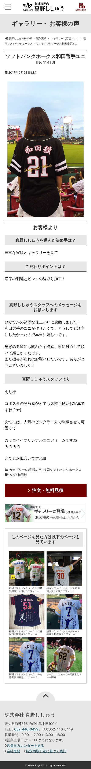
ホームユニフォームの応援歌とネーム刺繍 (64, 676)
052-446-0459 (26, 729)
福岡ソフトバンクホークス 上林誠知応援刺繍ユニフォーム (25, 633)
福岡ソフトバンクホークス (62, 470)
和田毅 (22, 475)
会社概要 (13, 751)
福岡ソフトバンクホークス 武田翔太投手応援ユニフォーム (63, 590)
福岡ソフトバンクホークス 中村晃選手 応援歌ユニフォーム (63, 633)
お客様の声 (34, 470)
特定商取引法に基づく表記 (46, 751)
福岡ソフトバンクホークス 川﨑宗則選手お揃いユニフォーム (25, 590)
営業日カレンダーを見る (25, 745)
